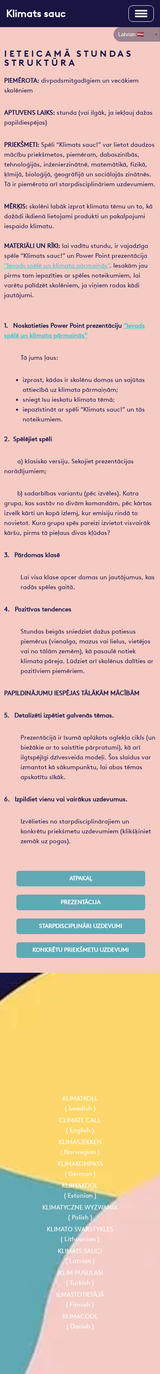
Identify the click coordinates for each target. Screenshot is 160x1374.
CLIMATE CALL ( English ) (80, 1125)
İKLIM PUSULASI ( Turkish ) (80, 1277)
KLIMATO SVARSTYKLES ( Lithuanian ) (80, 1234)
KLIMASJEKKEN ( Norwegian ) (80, 1147)
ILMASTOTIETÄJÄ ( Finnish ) (80, 1299)
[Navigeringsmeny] (141, 13)
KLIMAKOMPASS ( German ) (80, 1168)
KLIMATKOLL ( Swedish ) (80, 1103)
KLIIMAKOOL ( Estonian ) (80, 1190)
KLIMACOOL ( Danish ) (80, 1321)
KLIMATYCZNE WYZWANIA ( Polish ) (80, 1212)
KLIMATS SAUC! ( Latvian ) (80, 1256)
